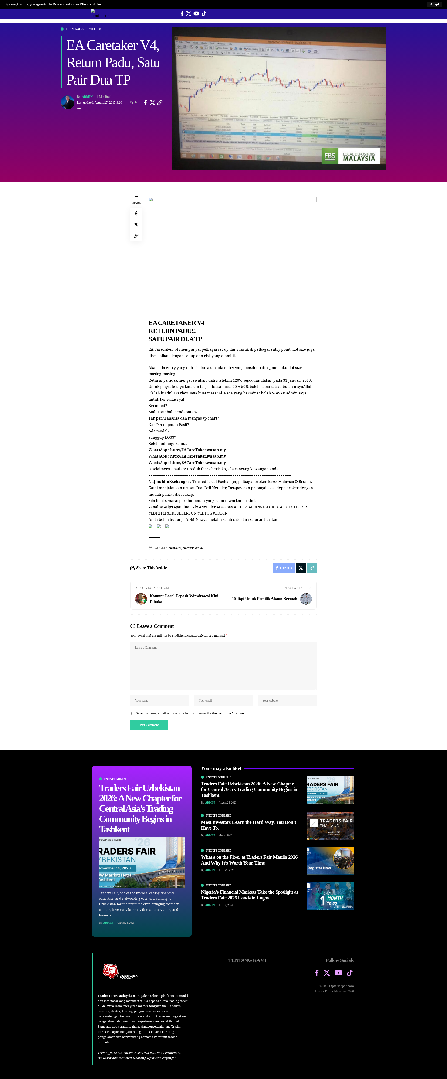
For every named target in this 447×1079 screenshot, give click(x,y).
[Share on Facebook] (145, 102)
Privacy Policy (64, 4)
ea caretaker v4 (193, 548)
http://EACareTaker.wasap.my (198, 449)
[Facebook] (182, 13)
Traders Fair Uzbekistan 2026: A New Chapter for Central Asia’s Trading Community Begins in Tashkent (140, 808)
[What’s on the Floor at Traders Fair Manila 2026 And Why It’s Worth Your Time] (330, 861)
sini (251, 500)
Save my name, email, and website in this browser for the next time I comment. (191, 713)
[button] (434, 4)
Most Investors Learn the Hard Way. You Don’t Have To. (248, 825)
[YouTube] (196, 13)
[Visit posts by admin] (67, 102)
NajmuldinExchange (168, 481)
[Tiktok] (203, 13)
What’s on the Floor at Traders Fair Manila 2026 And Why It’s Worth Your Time (249, 859)
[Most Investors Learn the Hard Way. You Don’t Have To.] (330, 826)
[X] (188, 13)
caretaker (175, 548)
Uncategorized (116, 778)
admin (87, 96)
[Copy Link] (159, 102)
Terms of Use (91, 4)
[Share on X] (152, 102)
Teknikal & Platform (83, 29)
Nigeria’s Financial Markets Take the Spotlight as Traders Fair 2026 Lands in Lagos (249, 894)
